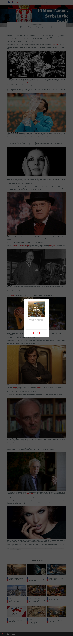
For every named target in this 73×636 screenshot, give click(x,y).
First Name (36, 321)
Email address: (36, 327)
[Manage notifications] (2, 633)
